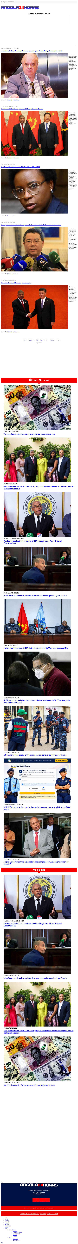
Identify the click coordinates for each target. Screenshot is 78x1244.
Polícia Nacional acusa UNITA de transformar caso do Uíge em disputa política (36, 648)
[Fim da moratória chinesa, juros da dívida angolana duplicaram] (34, 133)
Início (24, 340)
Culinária (15, 1236)
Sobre (10, 1237)
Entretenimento (16, 1233)
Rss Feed (36, 1214)
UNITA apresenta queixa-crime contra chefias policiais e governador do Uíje (35, 755)
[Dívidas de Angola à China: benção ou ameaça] (34, 307)
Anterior (30, 340)
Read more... (16, 100)
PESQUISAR (15, 1239)
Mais (6, 1228)
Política (6, 1219)
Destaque (9, 158)
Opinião (6, 1223)
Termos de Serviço (26, 1214)
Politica (9, 273)
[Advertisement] (39, 38)
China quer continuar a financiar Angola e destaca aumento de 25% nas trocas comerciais (31, 225)
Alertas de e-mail (52, 1214)
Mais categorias (12, 1229)
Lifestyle (15, 1235)
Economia (9, 100)
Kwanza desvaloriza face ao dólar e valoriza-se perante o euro (29, 434)
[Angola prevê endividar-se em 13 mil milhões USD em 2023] (34, 191)
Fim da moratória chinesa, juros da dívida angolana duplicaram (22, 109)
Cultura (6, 1227)
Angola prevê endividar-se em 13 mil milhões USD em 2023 (20, 167)
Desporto (7, 1224)
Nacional (15, 1231)
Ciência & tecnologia (17, 1232)
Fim (58, 340)
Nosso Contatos (16, 1240)
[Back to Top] (2, 1182)
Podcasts (43, 1214)
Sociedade (7, 1220)
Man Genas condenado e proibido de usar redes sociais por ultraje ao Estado (35, 595)
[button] (2, 1242)
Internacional (8, 1225)
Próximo (52, 340)
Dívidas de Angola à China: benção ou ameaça (16, 283)
